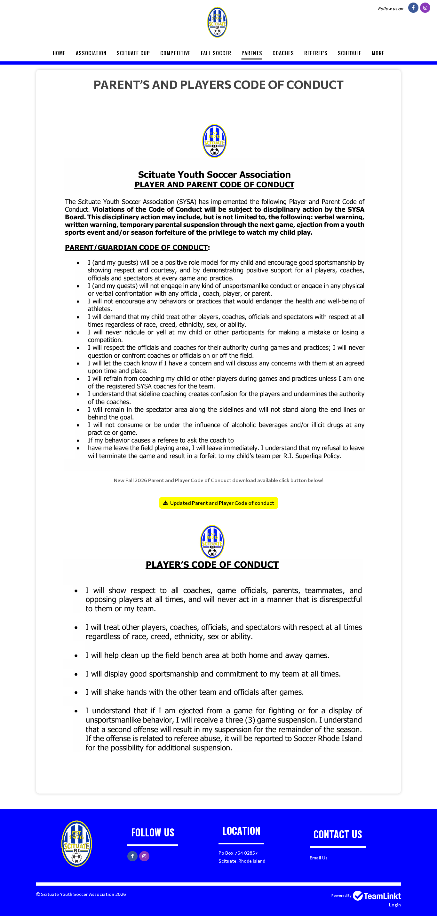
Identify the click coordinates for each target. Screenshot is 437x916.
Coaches (283, 53)
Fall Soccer (216, 53)
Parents (252, 53)
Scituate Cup (133, 53)
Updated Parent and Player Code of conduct (222, 503)
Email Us (319, 857)
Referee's (316, 53)
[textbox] (218, 429)
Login (395, 904)
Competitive (175, 53)
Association (91, 53)
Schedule (350, 53)
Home (59, 53)
